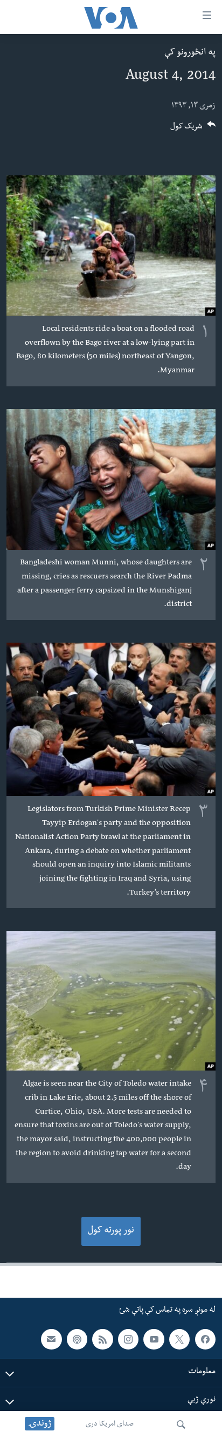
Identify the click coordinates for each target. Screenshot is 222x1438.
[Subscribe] (51, 1339)
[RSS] (102, 1339)
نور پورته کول (111, 1231)
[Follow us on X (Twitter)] (179, 1339)
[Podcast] (77, 1339)
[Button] (193, 129)
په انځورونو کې (190, 53)
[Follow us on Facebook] (205, 1339)
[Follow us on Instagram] (128, 1339)
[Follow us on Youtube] (153, 1339)
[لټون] (181, 1424)
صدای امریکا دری (110, 1424)
